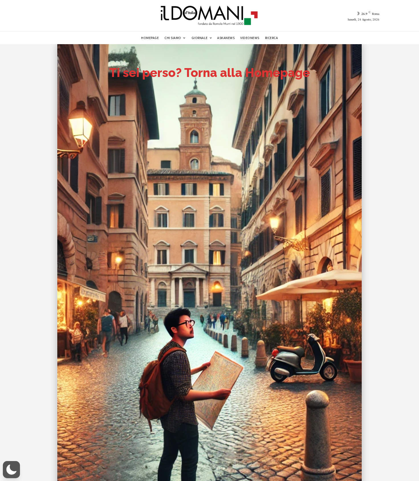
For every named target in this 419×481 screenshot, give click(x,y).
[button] (11, 469)
